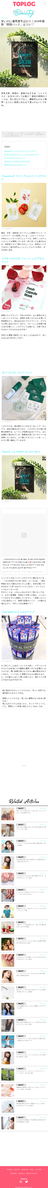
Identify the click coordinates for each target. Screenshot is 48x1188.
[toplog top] (24, 4)
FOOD (32, 1169)
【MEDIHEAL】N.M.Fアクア (15, 165)
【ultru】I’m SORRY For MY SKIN (17, 161)
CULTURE (38, 1169)
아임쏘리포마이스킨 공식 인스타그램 (16, 572)
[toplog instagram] (21, 1182)
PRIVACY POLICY (31, 1173)
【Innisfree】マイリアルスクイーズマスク (20, 151)
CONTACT (22, 1173)
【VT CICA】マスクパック (14, 158)
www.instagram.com (6, 228)
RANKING (14, 1173)
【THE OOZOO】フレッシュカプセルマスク (21, 154)
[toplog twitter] (26, 1182)
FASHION (10, 1169)
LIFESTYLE (24, 1169)
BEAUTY (17, 1169)
